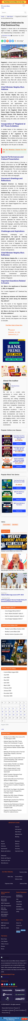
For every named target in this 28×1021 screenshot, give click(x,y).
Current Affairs (6, 524)
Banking (17, 836)
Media (17, 928)
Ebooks (3, 946)
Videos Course (4, 943)
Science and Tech (5, 860)
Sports (2, 841)
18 (6, 714)
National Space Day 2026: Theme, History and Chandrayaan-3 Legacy (13, 742)
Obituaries (3, 855)
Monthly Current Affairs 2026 (12, 631)
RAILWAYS (19, 901)
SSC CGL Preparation (4, 908)
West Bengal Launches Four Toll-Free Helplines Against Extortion (14, 800)
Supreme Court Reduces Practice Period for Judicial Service (13, 811)
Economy (17, 848)
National (17, 826)
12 (9, 711)
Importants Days (19, 851)
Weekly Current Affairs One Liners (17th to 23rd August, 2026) (14, 737)
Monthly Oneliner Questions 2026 (14, 634)
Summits (17, 846)
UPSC (17, 911)
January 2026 (7, 690)
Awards (3, 843)
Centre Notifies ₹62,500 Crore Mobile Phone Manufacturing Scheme (14, 764)
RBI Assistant (4, 912)
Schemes (3, 846)
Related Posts (5, 531)
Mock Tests (4, 939)
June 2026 (6, 677)
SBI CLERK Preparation (4, 900)
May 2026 (6, 680)
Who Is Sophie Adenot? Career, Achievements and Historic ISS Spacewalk (12, 770)
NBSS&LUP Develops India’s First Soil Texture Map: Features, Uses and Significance (14, 753)
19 (9, 714)
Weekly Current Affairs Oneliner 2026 (15, 629)
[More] (24, 5)
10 (2, 711)
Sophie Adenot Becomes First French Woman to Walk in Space (14, 779)
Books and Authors (6, 851)
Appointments (18, 834)
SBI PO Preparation (6, 896)
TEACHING (19, 904)
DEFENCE (18, 906)
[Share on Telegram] (5, 41)
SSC (17, 899)
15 (20, 711)
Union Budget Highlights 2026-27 (14, 619)
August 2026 (11, 672)
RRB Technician (5, 923)
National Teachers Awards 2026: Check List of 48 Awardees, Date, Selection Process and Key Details (14, 759)
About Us (18, 923)
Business (17, 841)
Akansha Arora (6, 35)
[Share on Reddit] (7, 41)
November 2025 (8, 696)
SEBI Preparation (5, 903)
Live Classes (4, 941)
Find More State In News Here (14, 325)
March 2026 (7, 685)
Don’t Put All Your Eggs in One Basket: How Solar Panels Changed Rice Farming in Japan (14, 791)
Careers (20, 931)
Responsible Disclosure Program (10, 1008)
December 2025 (8, 693)
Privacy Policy (5, 1012)
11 (5, 711)
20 (13, 714)
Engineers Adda (9, 883)
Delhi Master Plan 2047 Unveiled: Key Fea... (13, 589)
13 (13, 711)
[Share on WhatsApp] (2, 41)
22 (21, 714)
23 (24, 714)
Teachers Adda (23, 872)
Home (2, 16)
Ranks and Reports (6, 858)
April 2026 (6, 682)
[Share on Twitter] (13, 41)
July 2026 (6, 674)
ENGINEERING (20, 909)
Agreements (4, 848)
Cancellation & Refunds (8, 1010)
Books (2, 948)
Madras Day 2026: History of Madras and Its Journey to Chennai (13, 796)
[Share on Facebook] (10, 41)
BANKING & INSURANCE (19, 896)
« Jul (2, 729)
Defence (17, 843)
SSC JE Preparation (6, 905)
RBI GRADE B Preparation (4, 915)
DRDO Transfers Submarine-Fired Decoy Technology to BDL (13, 775)
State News (10, 16)
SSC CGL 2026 (5, 928)
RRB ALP (3, 925)
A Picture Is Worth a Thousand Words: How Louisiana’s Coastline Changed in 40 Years (14, 785)
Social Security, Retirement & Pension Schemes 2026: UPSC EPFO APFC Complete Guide (14, 805)
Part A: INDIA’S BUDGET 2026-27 (14, 613)
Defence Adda (18, 879)
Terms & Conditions (20, 1010)
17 (2, 714)
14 (17, 711)
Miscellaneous (4, 863)
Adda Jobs (10, 876)
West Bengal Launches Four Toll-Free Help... (13, 570)
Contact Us (19, 925)
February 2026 (8, 688)
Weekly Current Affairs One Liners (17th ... (12, 551)
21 (17, 714)
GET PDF (24, 1018)
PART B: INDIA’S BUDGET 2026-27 (14, 616)
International (18, 829)
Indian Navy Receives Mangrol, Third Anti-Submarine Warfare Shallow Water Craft (14, 747)
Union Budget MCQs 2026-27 (13, 611)
